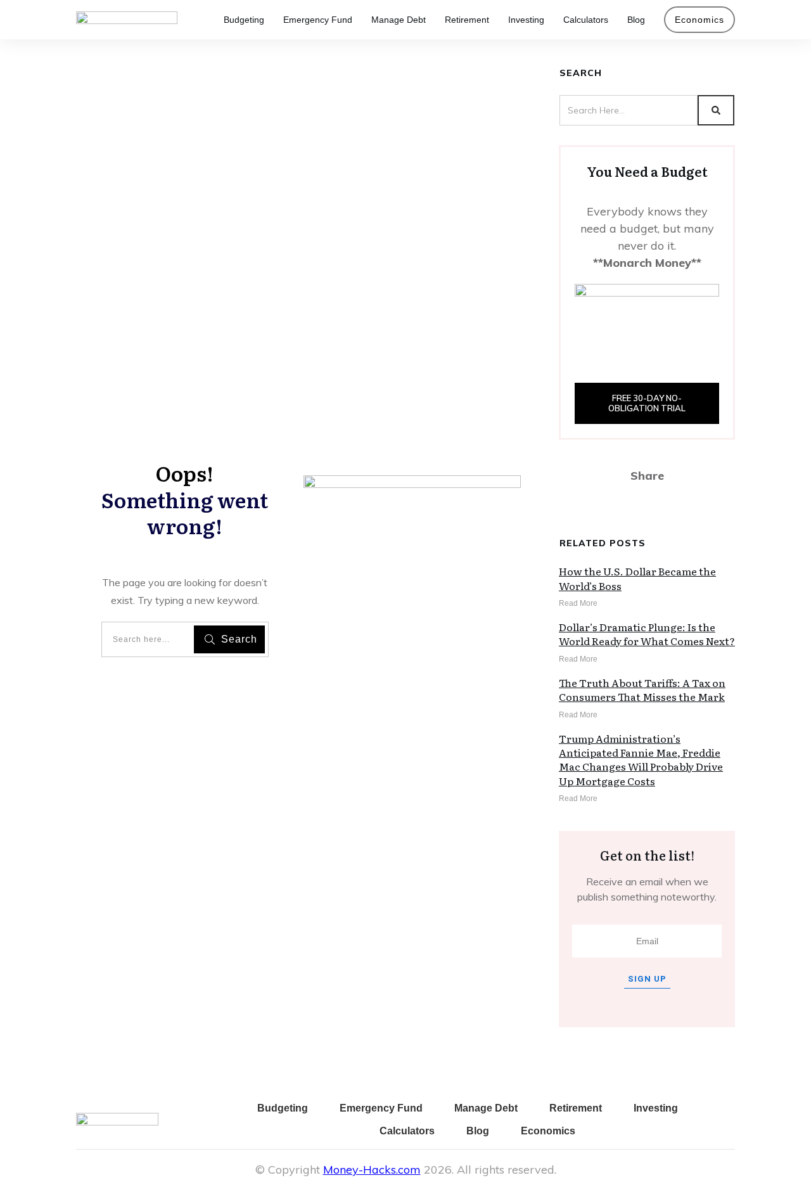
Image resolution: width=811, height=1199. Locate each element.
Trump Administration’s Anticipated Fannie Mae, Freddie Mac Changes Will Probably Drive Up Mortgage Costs (641, 759)
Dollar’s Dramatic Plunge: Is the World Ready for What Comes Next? (647, 633)
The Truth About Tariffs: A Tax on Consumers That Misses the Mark (642, 689)
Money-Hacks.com (372, 1169)
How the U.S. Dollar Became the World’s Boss (637, 578)
